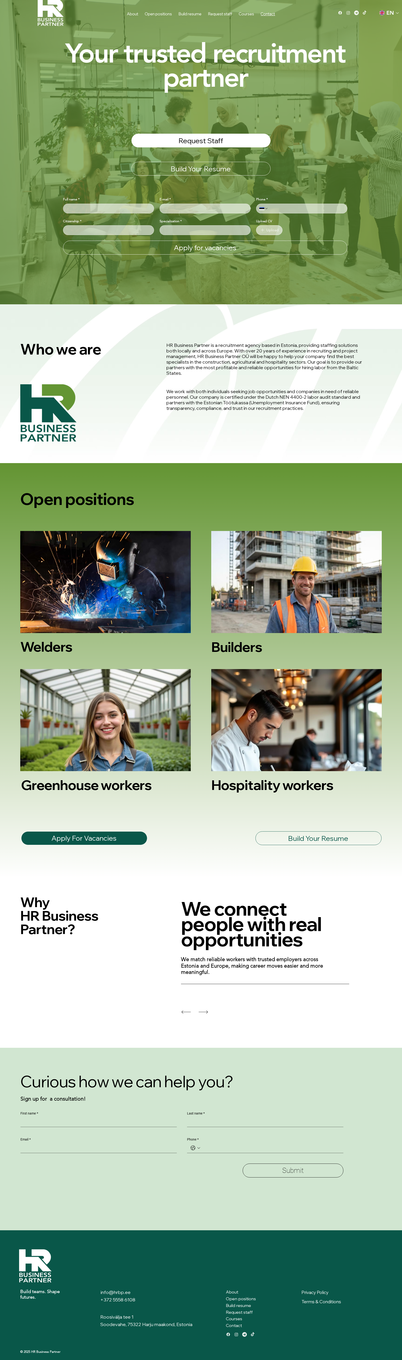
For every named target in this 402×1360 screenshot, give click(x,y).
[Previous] (186, 1012)
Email (25, 1139)
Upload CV (264, 221)
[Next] (203, 1012)
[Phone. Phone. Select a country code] (263, 208)
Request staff (239, 1312)
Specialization (171, 221)
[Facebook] (340, 12)
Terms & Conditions (321, 1301)
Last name (196, 1113)
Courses (234, 1318)
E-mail (165, 199)
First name (29, 1113)
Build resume (238, 1305)
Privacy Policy (315, 1292)
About (232, 1292)
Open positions (241, 1298)
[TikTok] (364, 12)
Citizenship (72, 221)
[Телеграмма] (356, 12)
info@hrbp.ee (115, 1292)
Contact (234, 1325)
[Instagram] (348, 12)
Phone (262, 199)
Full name (71, 199)
